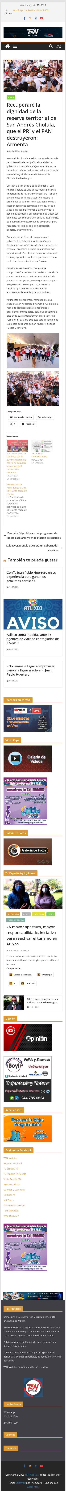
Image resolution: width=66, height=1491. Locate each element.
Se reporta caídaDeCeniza (39, 455)
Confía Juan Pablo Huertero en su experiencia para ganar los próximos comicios (31, 576)
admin (26, 151)
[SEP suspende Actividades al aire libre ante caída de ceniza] (19, 500)
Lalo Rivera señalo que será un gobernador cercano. (32, 548)
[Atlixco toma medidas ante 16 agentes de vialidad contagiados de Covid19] (33, 601)
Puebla (11, 97)
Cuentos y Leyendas (14, 1189)
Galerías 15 (10, 1194)
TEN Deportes (11, 1210)
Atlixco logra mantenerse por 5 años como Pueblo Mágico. (42, 1001)
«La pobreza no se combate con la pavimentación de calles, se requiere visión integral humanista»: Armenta (16, 463)
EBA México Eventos (14, 1205)
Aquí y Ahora (13, 914)
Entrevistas (38, 914)
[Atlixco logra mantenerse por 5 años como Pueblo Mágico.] (14, 1003)
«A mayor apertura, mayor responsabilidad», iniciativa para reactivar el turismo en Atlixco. (31, 935)
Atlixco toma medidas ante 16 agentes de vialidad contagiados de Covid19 (33, 639)
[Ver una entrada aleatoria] (58, 46)
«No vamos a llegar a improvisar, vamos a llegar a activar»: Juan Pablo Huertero (31, 670)
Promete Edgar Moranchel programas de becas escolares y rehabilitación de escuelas (34, 535)
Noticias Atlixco (12, 1184)
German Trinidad (13, 1163)
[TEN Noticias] (7, 46)
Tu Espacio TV (11, 1168)
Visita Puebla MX (12, 1179)
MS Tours (9, 1200)
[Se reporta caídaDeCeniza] (42, 446)
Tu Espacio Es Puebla (15, 1173)
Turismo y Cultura (16, 920)
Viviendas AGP (11, 1215)
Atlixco (26, 914)
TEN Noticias (10, 1158)
